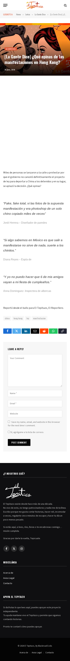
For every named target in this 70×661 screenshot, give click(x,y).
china (7, 318)
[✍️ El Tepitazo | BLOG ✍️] (35, 5)
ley (28, 318)
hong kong (18, 318)
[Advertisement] (35, 127)
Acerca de (8, 573)
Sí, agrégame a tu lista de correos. (27, 432)
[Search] (65, 5)
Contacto (7, 583)
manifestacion (39, 318)
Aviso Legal (8, 578)
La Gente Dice (11, 49)
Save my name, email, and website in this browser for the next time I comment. (34, 423)
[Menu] (5, 5)
